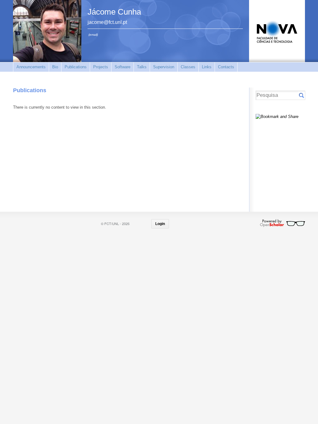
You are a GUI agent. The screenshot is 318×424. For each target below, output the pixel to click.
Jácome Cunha (114, 11)
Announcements (31, 67)
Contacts (226, 67)
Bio (55, 67)
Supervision (163, 67)
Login (160, 224)
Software (122, 67)
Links (206, 67)
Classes (188, 67)
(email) (93, 34)
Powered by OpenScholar (282, 223)
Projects (100, 67)
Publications (76, 67)
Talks (142, 67)
